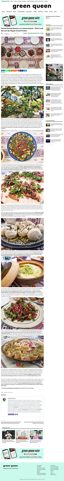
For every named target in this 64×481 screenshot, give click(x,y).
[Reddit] (14, 70)
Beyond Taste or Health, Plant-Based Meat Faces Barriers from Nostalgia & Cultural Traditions (56, 34)
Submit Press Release (30, 1)
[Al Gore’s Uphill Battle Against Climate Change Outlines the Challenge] (48, 140)
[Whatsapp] (6, 70)
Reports (11, 1)
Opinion (14, 11)
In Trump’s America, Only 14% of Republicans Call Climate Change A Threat (57, 124)
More (55, 11)
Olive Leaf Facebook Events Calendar (11, 388)
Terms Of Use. (43, 479)
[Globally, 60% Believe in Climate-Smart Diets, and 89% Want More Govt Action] (48, 130)
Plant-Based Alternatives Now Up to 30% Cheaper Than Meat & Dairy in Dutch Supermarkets (57, 50)
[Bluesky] (25, 70)
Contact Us (46, 1)
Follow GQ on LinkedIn (41, 468)
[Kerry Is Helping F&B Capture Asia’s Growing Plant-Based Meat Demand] (48, 115)
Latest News (39, 465)
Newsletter (24, 1)
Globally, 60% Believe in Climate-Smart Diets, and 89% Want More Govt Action (56, 129)
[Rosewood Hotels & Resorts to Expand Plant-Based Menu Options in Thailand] (8, 434)
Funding (35, 11)
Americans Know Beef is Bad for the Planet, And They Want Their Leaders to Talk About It (57, 135)
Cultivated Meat (21, 11)
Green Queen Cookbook (41, 474)
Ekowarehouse (25, 409)
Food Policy (40, 11)
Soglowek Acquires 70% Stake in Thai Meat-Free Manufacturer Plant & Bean (57, 45)
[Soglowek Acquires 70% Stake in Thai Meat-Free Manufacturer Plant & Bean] (48, 45)
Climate (3, 11)
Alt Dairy (46, 11)
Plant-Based (9, 11)
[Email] (10, 70)
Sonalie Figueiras (12, 398)
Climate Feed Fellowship (41, 473)
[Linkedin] (3, 70)
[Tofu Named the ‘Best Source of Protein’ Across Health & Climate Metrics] (48, 29)
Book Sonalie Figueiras (54, 469)
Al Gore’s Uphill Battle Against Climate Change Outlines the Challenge (56, 140)
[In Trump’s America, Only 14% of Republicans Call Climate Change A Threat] (48, 124)
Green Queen (16, 406)
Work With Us (41, 1)
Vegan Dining (4, 430)
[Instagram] (17, 70)
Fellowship (20, 1)
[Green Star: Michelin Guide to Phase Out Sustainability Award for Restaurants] (22, 434)
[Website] (15, 414)
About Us (36, 1)
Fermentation (29, 11)
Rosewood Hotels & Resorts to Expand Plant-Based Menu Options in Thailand (57, 39)
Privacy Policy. (38, 479)
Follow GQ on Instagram (41, 469)
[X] (21, 70)
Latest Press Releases (54, 468)
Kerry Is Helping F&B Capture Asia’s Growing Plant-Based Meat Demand (57, 114)
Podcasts (15, 1)
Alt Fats (51, 11)
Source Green (39, 409)
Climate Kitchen (53, 474)
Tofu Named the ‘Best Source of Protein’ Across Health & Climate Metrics (56, 28)
